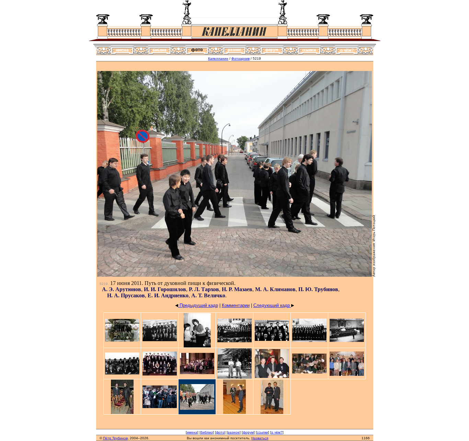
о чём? (277, 432)
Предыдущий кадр (198, 305)
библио (207, 432)
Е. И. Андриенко (168, 295)
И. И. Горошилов (165, 289)
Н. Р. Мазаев (237, 289)
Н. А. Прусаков (126, 295)
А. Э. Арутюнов (121, 289)
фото (220, 432)
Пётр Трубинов (115, 438)
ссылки (262, 432)
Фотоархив (240, 58)
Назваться (259, 438)
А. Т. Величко (208, 295)
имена (192, 432)
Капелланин (218, 58)
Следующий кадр (272, 305)
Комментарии (236, 305)
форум (248, 432)
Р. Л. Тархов (204, 289)
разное (234, 432)
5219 (104, 284)
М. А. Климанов (275, 289)
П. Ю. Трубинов (318, 289)
